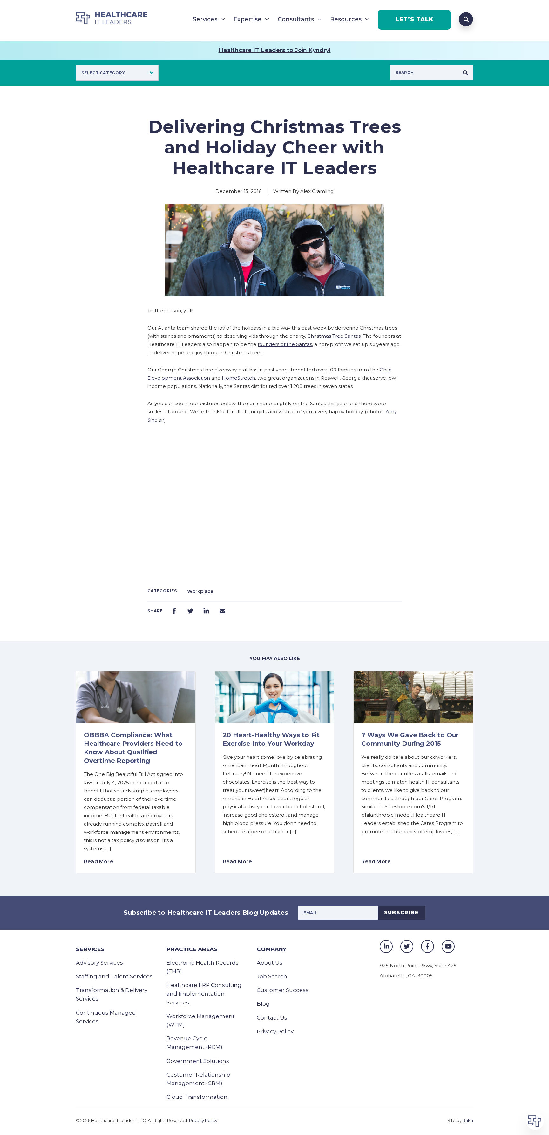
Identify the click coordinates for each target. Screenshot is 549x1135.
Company (271, 949)
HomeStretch (238, 378)
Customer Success (282, 990)
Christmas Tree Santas (334, 336)
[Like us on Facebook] (427, 946)
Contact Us (272, 1018)
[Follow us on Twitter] (406, 946)
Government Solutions (197, 1061)
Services (205, 19)
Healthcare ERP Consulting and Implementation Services (203, 993)
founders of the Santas (285, 344)
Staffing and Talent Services (114, 976)
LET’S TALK (414, 19)
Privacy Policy (275, 1031)
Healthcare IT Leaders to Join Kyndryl (275, 50)
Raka (468, 1120)
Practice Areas (192, 949)
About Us (269, 963)
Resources (346, 19)
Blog (263, 1004)
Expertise (247, 19)
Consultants (296, 19)
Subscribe (401, 912)
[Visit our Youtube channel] (448, 946)
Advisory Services (99, 963)
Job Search (272, 976)
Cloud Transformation (196, 1097)
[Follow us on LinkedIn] (386, 946)
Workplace (200, 591)
